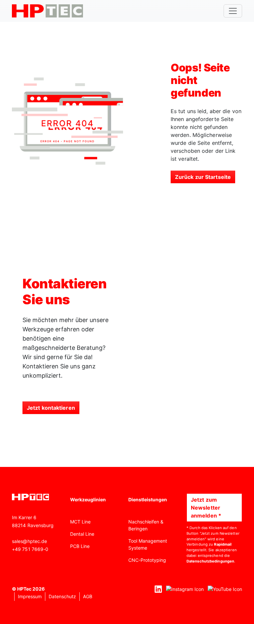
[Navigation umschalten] (233, 11)
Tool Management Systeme (147, 544)
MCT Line (80, 521)
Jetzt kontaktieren (51, 407)
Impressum (30, 596)
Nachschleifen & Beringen (145, 525)
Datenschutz (62, 596)
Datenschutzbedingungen (210, 561)
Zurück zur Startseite (203, 177)
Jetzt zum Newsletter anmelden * (206, 507)
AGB (87, 596)
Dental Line (82, 534)
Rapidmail (223, 544)
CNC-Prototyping (147, 560)
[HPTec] (47, 11)
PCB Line (80, 546)
